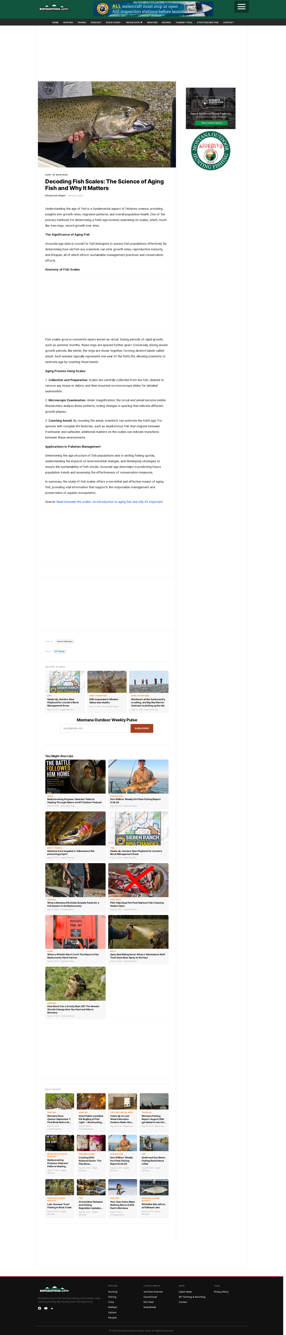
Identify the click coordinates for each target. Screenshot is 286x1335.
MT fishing (59, 651)
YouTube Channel (153, 1291)
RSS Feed (148, 1302)
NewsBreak (149, 1307)
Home (55, 22)
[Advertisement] (141, 54)
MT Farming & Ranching (192, 1296)
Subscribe (142, 728)
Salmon (112, 1312)
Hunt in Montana (56, 174)
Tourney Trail (184, 22)
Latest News (185, 1291)
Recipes (166, 22)
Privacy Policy (221, 1291)
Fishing (82, 22)
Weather (152, 22)
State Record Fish (208, 22)
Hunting (68, 22)
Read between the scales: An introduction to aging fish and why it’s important (109, 502)
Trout (111, 1302)
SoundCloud (150, 1296)
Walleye (112, 1307)
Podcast (96, 22)
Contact (228, 22)
